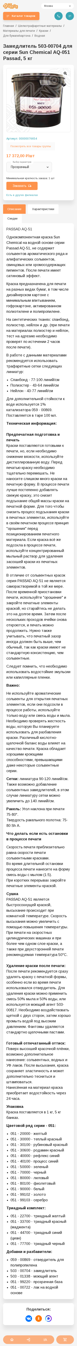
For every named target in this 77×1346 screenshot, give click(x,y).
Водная (39, 35)
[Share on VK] (28, 1318)
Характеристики (43, 209)
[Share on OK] (38, 1318)
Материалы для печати (19, 30)
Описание (14, 209)
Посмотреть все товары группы (30, 146)
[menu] (70, 16)
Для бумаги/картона (16, 35)
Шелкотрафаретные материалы (40, 25)
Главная (8, 25)
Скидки (12, 218)
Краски (43, 30)
